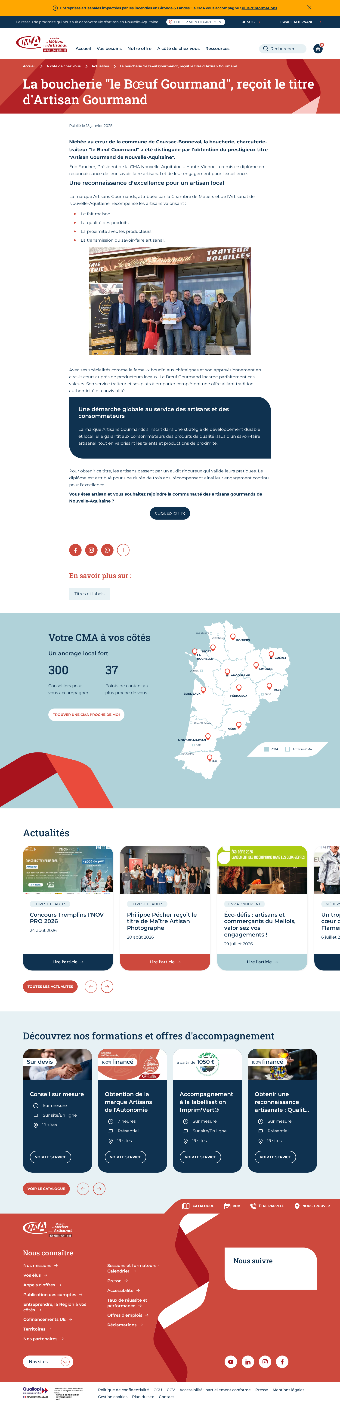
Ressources (217, 48)
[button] (123, 550)
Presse (261, 1390)
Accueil (83, 48)
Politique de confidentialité (123, 1390)
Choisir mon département (198, 22)
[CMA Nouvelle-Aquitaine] (45, 44)
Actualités (100, 66)
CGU (158, 1390)
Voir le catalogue (46, 1188)
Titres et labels (89, 593)
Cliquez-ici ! (167, 513)
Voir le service (53, 1158)
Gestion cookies (112, 1397)
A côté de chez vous (178, 48)
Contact (166, 1397)
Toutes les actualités (50, 986)
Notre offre (139, 48)
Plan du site (143, 1397)
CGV (171, 1390)
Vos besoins (109, 48)
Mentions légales (288, 1390)
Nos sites (38, 1361)
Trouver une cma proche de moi (86, 714)
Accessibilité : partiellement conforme (215, 1390)
